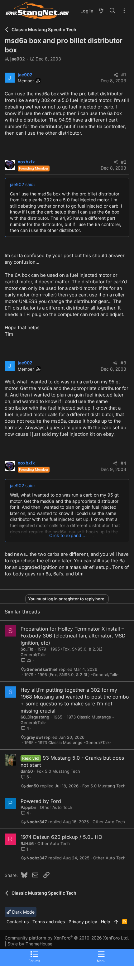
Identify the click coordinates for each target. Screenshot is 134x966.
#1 (123, 74)
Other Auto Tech (56, 807)
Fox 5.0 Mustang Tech (58, 771)
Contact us (18, 921)
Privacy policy (83, 921)
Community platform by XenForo (67, 937)
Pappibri (28, 807)
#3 (123, 362)
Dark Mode (23, 912)
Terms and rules (48, 921)
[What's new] (101, 11)
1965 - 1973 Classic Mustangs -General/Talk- (67, 743)
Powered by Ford (41, 801)
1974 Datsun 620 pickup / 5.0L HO (61, 837)
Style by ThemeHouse (29, 943)
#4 (123, 463)
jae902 (17, 58)
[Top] (116, 922)
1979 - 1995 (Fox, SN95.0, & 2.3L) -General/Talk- (71, 675)
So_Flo (27, 648)
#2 (123, 162)
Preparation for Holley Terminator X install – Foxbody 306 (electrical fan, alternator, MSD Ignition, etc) (73, 636)
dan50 (27, 771)
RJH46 (27, 843)
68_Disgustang (35, 716)
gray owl (34, 737)
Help (105, 921)
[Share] (116, 75)
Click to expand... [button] (67, 535)
